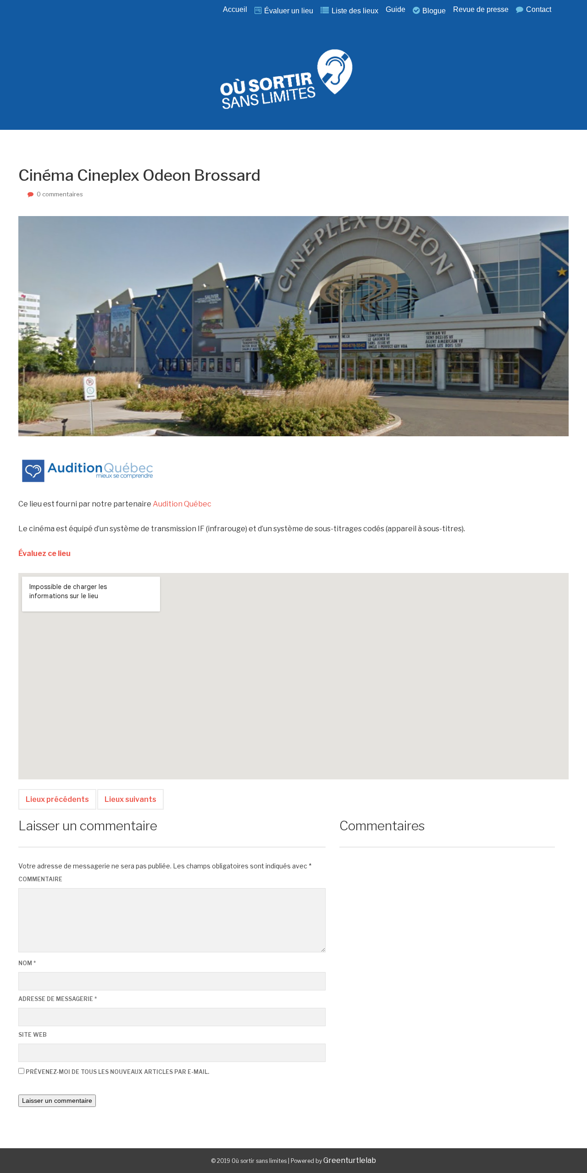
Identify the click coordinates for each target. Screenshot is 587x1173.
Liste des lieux (355, 11)
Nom (27, 963)
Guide (395, 9)
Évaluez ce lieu (45, 553)
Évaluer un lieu (288, 11)
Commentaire (40, 879)
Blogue (434, 11)
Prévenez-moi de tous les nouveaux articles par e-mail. (117, 1071)
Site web (32, 1034)
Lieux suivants (130, 799)
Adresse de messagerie (57, 998)
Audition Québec (182, 504)
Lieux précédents (57, 799)
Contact (538, 9)
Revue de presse (481, 9)
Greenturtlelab (349, 1160)
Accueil (235, 9)
